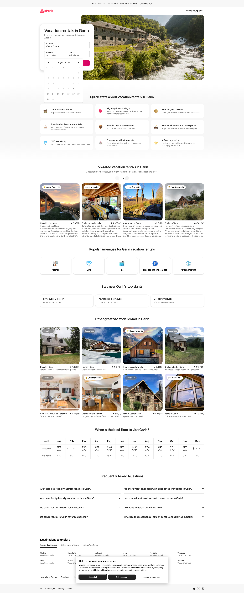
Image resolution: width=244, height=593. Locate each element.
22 (78, 88)
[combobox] (67, 46)
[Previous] (117, 178)
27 (69, 94)
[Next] (127, 178)
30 (48, 99)
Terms (69, 588)
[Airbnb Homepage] (46, 11)
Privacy (61, 588)
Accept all (93, 577)
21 (73, 88)
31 (53, 99)
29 (78, 94)
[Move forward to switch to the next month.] (78, 62)
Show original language (142, 3)
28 (73, 94)
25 (58, 94)
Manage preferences (151, 577)
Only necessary (122, 577)
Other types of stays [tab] (70, 545)
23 (48, 94)
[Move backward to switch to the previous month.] (49, 62)
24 (53, 94)
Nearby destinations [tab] (48, 545)
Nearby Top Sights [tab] (90, 545)
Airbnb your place (194, 10)
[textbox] (55, 55)
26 (63, 94)
